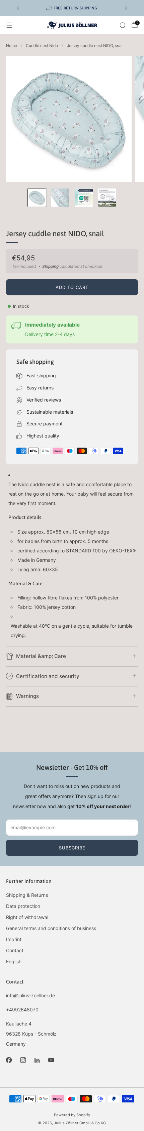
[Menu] (9, 25)
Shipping (50, 266)
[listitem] (72, 8)
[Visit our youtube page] (51, 1060)
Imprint (13, 939)
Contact (14, 950)
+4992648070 (22, 1009)
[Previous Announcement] (18, 8)
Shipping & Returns (27, 895)
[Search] (122, 25)
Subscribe (72, 847)
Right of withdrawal (27, 917)
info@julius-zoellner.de (30, 995)
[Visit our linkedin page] (37, 1060)
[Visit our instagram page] (23, 1060)
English (13, 961)
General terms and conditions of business (51, 928)
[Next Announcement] (126, 8)
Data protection (23, 906)
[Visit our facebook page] (9, 1060)
